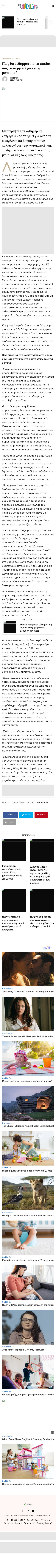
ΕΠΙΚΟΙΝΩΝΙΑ (18, 1520)
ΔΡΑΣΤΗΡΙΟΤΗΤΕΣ (8, 58)
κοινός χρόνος (18, 802)
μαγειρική (30, 802)
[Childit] (28, 6)
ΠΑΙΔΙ (18, 58)
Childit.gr (14, 78)
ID (7, 1520)
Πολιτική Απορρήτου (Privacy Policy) (33, 1523)
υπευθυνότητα (42, 802)
